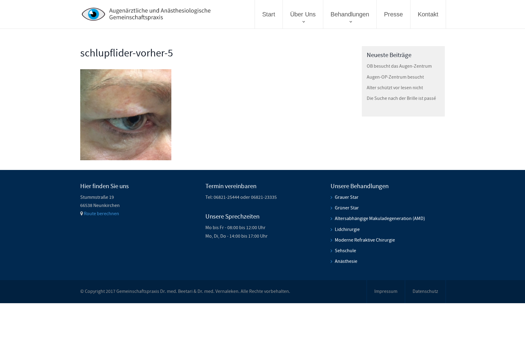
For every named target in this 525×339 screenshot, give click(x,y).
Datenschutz (425, 291)
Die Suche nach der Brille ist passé (401, 98)
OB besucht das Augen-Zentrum (399, 66)
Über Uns (303, 14)
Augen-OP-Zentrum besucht (395, 77)
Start (268, 14)
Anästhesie (346, 261)
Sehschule (345, 251)
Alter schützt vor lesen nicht (395, 88)
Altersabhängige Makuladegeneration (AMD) (380, 218)
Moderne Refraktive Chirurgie (365, 240)
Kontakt (428, 14)
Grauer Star (347, 197)
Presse (393, 14)
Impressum (385, 291)
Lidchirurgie (347, 229)
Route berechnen (101, 214)
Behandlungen (350, 14)
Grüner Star (347, 208)
